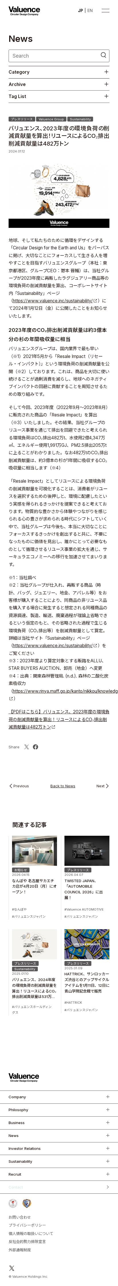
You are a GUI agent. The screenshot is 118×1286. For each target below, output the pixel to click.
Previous (21, 786)
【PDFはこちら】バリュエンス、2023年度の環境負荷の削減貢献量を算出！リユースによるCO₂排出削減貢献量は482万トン (59, 719)
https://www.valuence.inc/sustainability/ (53, 301)
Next (101, 786)
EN (90, 10)
